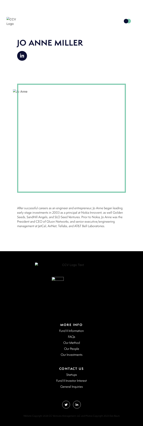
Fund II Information (71, 331)
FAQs (71, 337)
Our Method (71, 343)
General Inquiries (71, 387)
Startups (71, 375)
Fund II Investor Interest (71, 381)
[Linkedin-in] (22, 56)
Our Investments (71, 355)
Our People (71, 349)
